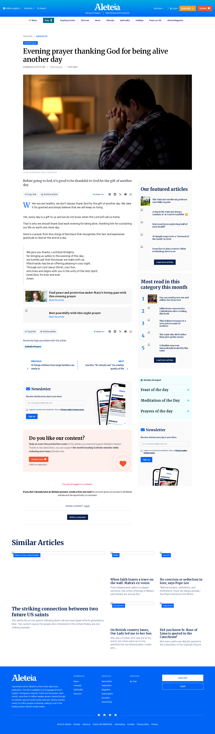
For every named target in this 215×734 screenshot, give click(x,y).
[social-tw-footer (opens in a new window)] (110, 715)
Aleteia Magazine (175, 20)
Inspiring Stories (67, 20)
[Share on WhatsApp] (131, 194)
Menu (34, 20)
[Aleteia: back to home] (107, 6)
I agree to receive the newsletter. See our (56, 409)
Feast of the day (154, 390)
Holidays (139, 20)
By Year (133, 681)
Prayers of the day (157, 411)
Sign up (31, 416)
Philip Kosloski (56, 66)
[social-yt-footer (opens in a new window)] (99, 715)
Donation (106, 697)
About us (86, 724)
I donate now (37, 459)
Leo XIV (166, 555)
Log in (175, 8)
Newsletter (107, 681)
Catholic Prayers (33, 346)
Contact (131, 724)
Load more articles (164, 262)
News (97, 20)
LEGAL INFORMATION (102, 724)
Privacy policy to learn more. (72, 409)
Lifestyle (110, 20)
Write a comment (77, 517)
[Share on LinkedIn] (115, 194)
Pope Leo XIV (155, 20)
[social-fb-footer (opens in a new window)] (104, 715)
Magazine (106, 689)
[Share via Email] (125, 194)
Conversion (118, 605)
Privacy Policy (143, 724)
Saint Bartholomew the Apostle (117, 13)
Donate (203, 8)
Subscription (107, 693)
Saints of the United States (27, 555)
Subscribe (186, 8)
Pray (47, 20)
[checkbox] (27, 410)
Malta (115, 555)
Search (43, 8)
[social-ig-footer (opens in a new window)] (116, 715)
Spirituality (125, 20)
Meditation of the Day (160, 400)
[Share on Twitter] (120, 194)
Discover (85, 20)
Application (107, 685)
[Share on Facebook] (110, 194)
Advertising (107, 702)
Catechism (168, 605)
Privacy (154, 724)
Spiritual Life (41, 36)
